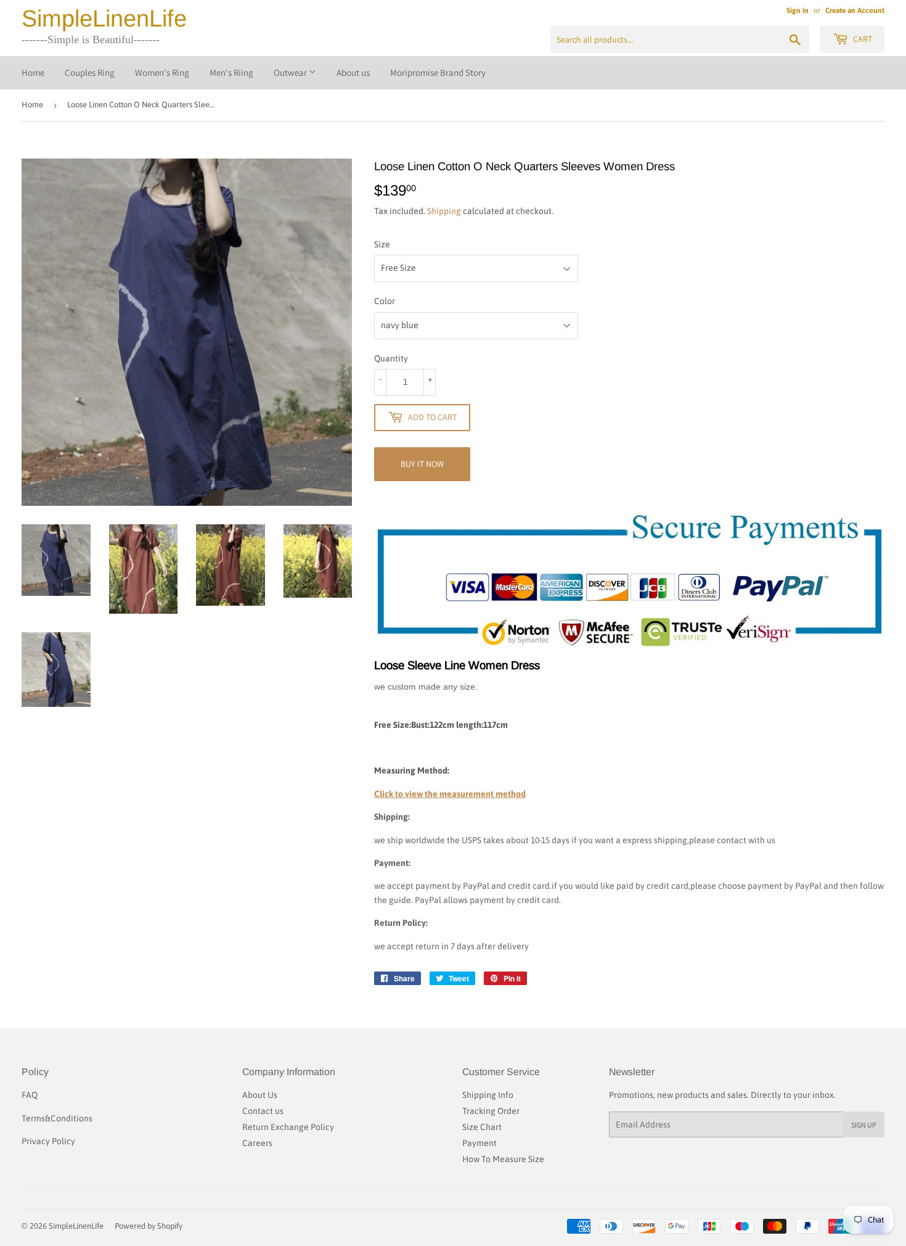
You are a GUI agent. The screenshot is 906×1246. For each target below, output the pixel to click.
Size (382, 244)
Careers (257, 1143)
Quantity (391, 358)
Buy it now (422, 463)
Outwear (291, 72)
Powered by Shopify (148, 1226)
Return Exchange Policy (288, 1127)
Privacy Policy (48, 1141)
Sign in (797, 10)
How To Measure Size (503, 1159)
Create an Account (854, 10)
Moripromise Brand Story (438, 72)
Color (384, 301)
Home (33, 72)
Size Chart (482, 1127)
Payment (479, 1143)
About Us (259, 1095)
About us (353, 72)
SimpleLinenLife (104, 18)
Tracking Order (491, 1111)
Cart (861, 38)
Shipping (444, 211)
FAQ (30, 1095)
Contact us (263, 1111)
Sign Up (863, 1124)
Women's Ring (162, 72)
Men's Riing (231, 72)
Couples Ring (90, 72)
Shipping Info (487, 1095)
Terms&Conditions (57, 1118)
